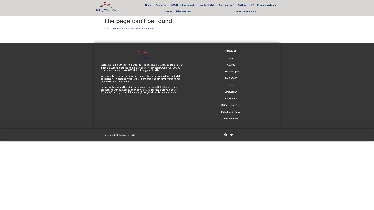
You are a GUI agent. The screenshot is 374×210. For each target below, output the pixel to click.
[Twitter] (231, 135)
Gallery (242, 4)
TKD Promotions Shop (263, 4)
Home (148, 4)
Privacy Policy (231, 98)
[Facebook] (226, 135)
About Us (161, 4)
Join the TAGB (206, 4)
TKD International (245, 11)
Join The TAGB (230, 78)
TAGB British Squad (182, 4)
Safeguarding (226, 4)
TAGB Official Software (178, 11)
